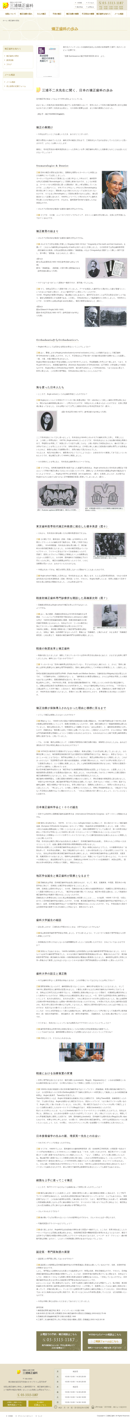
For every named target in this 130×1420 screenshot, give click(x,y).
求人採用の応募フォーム (16, 86)
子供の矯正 (57, 14)
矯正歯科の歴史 (14, 20)
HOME (10, 1416)
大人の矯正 (41, 14)
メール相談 (119, 14)
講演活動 (9, 60)
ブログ (9, 64)
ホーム (5, 20)
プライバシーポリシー (25, 1416)
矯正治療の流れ (26, 14)
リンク (40, 1416)
